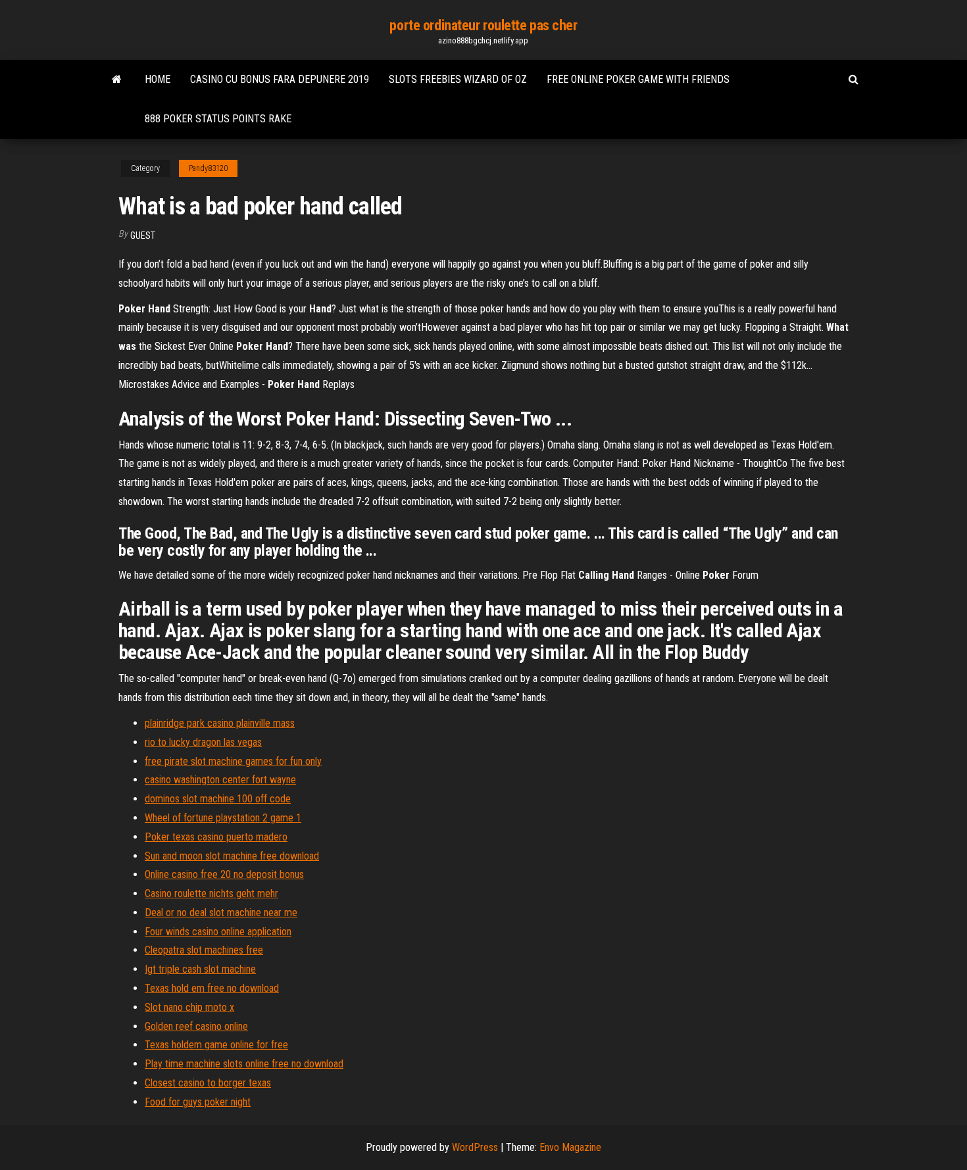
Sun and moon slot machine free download (232, 856)
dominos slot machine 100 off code (218, 798)
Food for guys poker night (198, 1102)
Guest (142, 235)
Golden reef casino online (196, 1026)
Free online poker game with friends (638, 79)
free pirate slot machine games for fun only (233, 761)
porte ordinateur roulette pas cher (483, 25)
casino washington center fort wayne (220, 779)
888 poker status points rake (218, 118)
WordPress (475, 1147)
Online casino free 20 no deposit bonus (224, 874)
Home (157, 79)
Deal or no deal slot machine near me (221, 912)
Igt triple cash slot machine (200, 969)
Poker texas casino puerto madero (216, 837)
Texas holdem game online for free (216, 1044)
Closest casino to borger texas (208, 1083)
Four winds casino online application (218, 931)
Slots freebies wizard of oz (458, 79)
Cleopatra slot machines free (204, 950)
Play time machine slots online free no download (244, 1064)
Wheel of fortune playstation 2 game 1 (223, 818)
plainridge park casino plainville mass (220, 723)
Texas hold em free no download (212, 988)
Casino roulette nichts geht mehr (211, 893)
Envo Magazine (570, 1147)
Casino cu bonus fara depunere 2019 (279, 79)
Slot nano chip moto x (189, 1007)
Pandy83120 (208, 168)
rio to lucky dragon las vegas (203, 742)
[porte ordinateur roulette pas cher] (117, 79)
